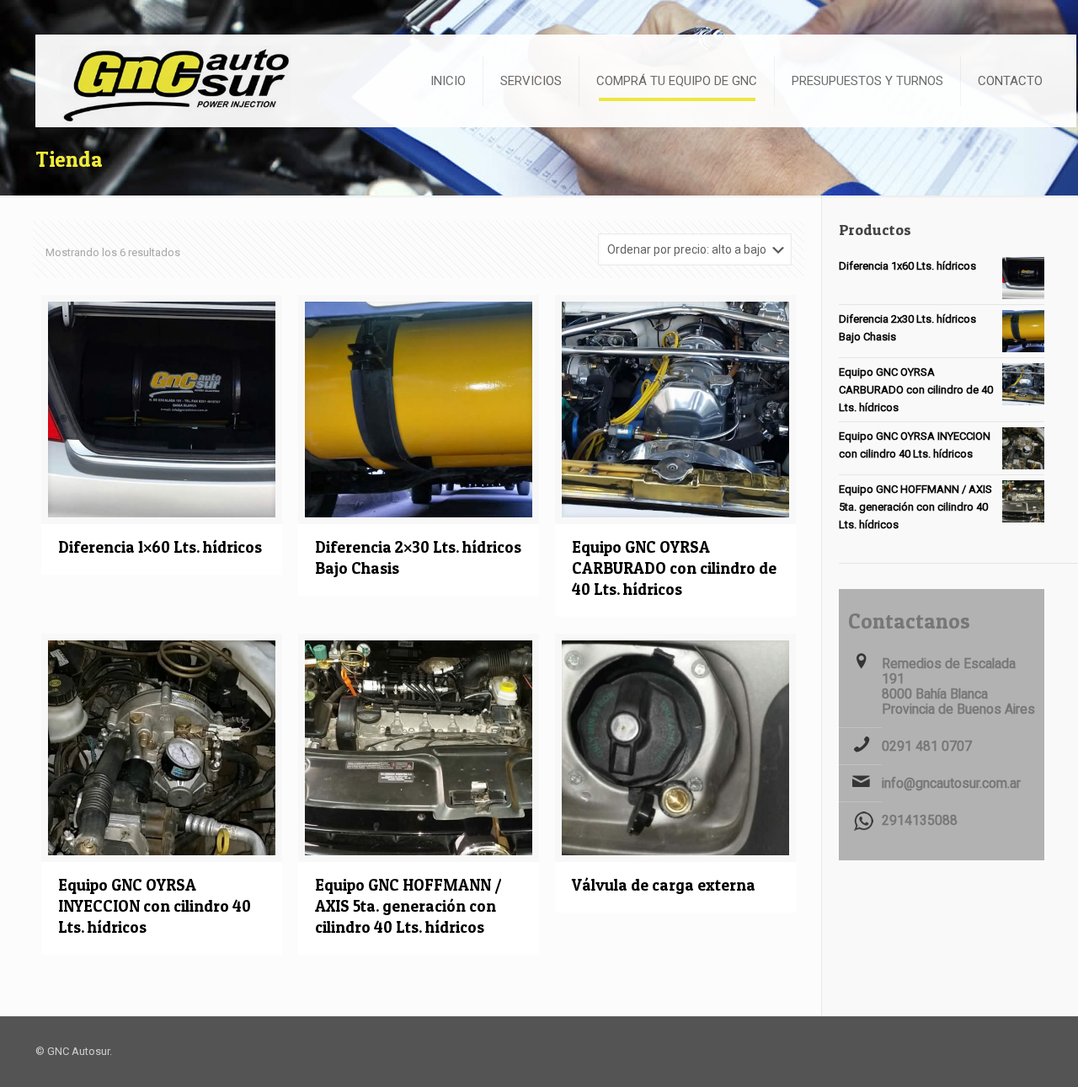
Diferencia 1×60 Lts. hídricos (160, 547)
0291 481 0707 (927, 746)
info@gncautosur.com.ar (951, 783)
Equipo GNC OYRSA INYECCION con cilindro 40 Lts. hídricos (154, 906)
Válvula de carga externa (663, 885)
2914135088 (920, 820)
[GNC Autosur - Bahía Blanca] (171, 80)
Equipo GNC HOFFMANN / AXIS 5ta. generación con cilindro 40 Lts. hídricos (408, 906)
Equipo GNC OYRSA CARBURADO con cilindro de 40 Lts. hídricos (674, 568)
